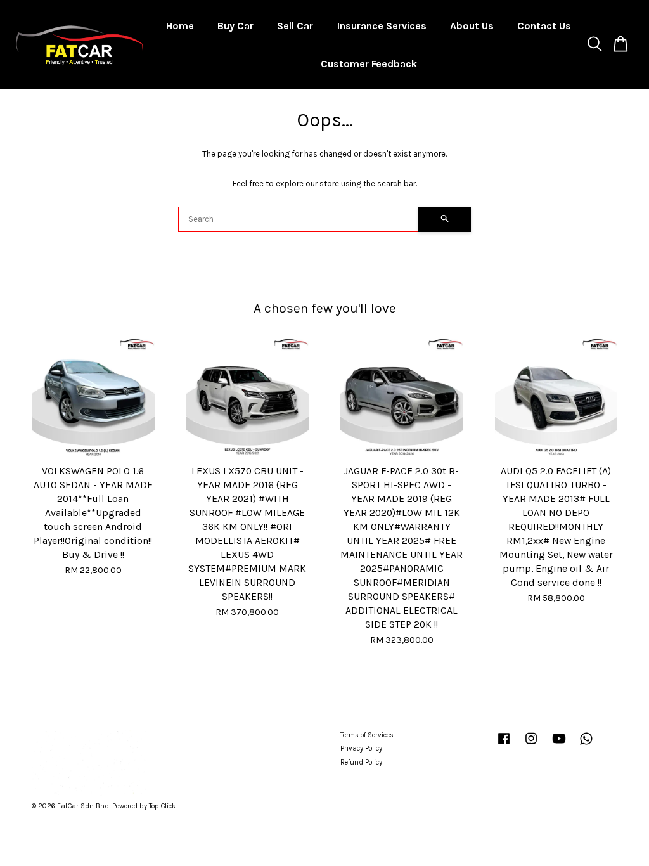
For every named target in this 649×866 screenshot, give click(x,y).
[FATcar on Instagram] (531, 745)
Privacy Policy (361, 748)
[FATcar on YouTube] (559, 745)
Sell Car (295, 26)
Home (180, 26)
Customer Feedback (369, 64)
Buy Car (235, 26)
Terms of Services (367, 735)
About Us (472, 26)
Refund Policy (361, 762)
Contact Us (544, 26)
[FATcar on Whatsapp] (586, 745)
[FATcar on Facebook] (504, 745)
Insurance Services (382, 26)
